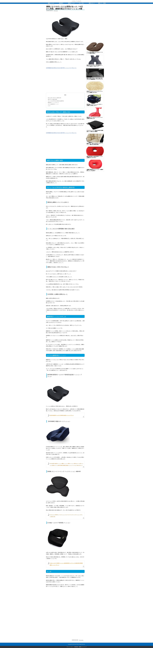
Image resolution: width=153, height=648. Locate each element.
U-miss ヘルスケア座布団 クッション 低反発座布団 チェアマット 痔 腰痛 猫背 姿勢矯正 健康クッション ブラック (66, 564)
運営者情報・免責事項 (78, 646)
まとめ (49, 105)
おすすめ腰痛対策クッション (53, 104)
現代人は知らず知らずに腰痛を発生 (54, 97)
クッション (53, 4)
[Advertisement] (65, 81)
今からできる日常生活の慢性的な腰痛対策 (56, 100)
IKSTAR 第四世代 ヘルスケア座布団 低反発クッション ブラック (62, 415)
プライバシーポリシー (70, 646)
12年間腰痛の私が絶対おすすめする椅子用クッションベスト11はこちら (61, 67)
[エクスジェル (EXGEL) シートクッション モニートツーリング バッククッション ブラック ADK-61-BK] (58, 486)
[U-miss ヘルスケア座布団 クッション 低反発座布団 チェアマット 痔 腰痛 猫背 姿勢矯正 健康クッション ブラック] (58, 537)
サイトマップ (84, 646)
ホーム (48, 4)
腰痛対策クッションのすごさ (53, 102)
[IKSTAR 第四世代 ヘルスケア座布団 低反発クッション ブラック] (65, 24)
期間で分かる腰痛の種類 (52, 99)
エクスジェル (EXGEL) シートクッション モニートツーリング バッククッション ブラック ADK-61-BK (66, 515)
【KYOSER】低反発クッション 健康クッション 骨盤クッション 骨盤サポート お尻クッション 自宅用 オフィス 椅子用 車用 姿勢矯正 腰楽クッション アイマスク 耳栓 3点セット (66, 464)
